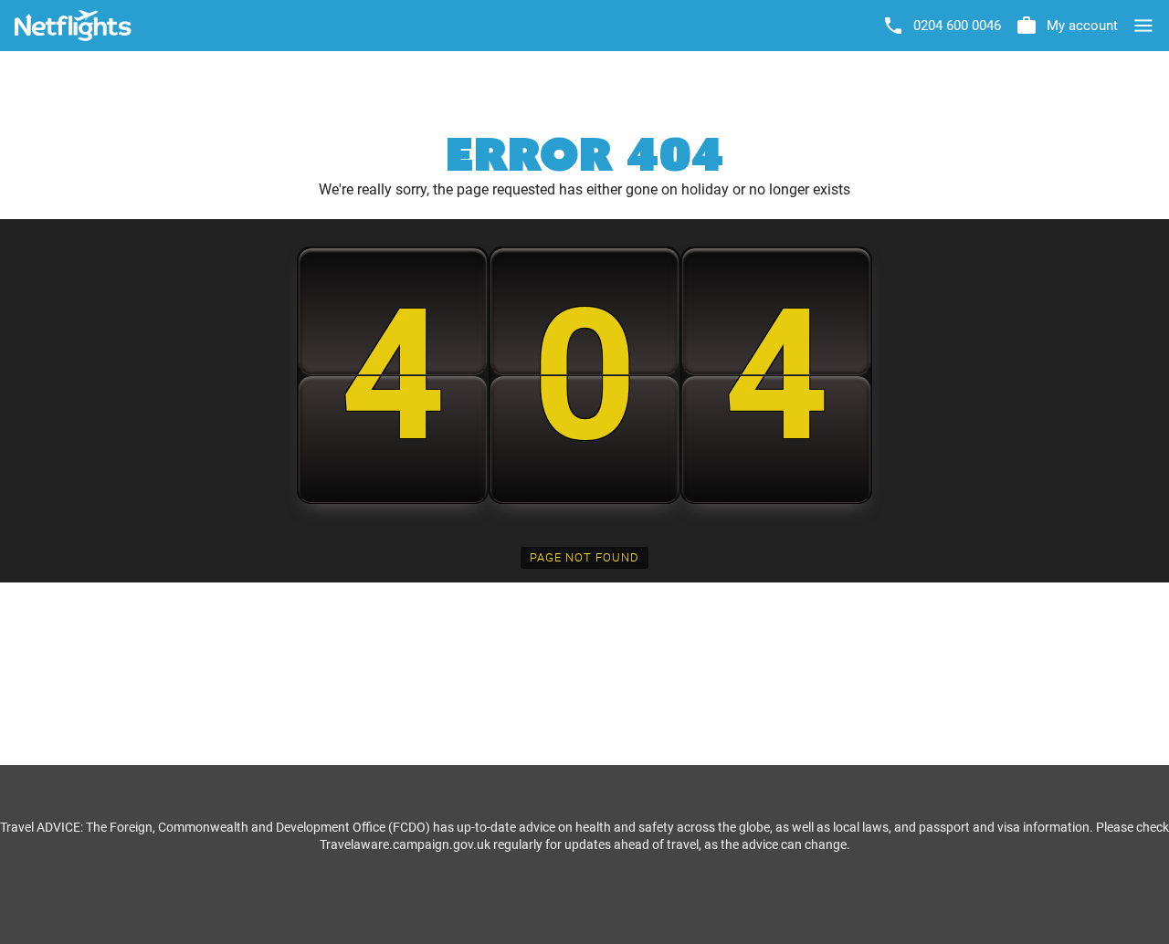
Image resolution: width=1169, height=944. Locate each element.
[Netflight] (73, 25)
